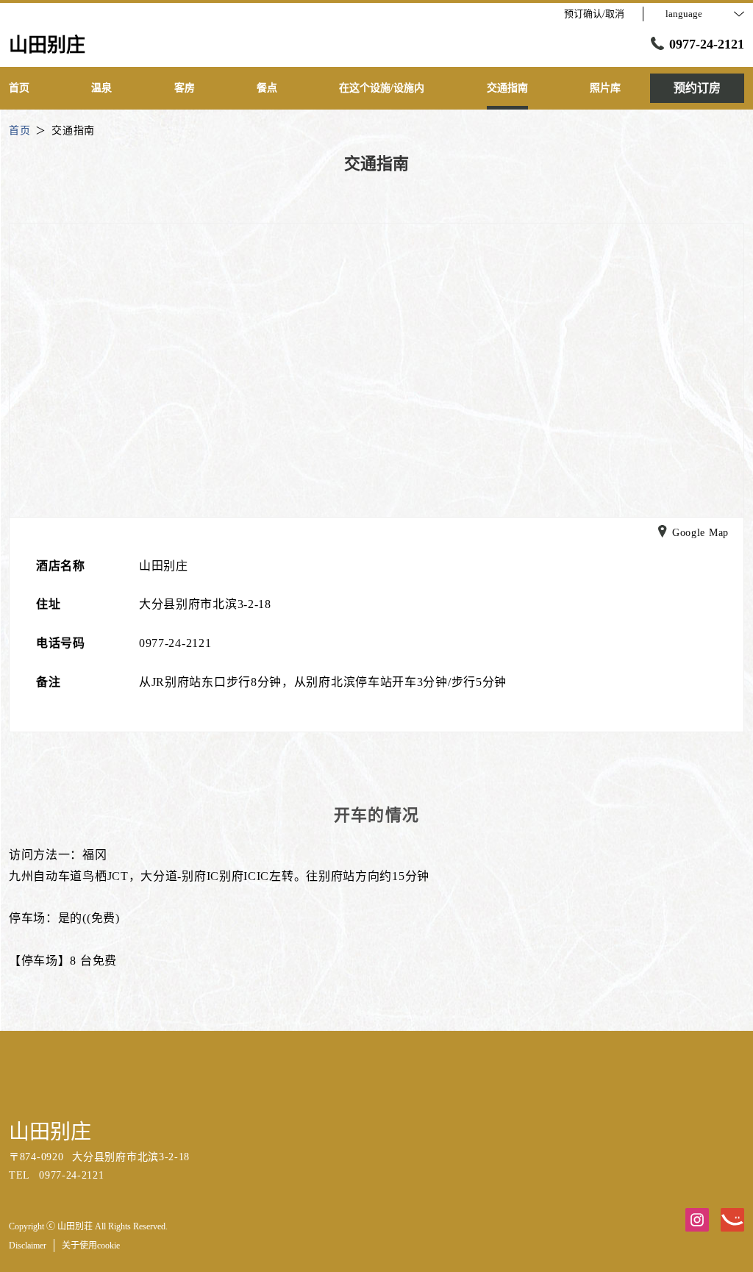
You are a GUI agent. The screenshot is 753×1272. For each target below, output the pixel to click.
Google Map (700, 532)
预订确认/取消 (594, 13)
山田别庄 (50, 1132)
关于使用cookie (91, 1245)
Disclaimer (27, 1245)
